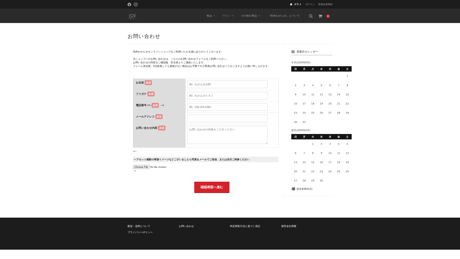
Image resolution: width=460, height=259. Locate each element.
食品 (209, 15)
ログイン (310, 4)
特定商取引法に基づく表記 (245, 226)
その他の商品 (249, 15)
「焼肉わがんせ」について (284, 15)
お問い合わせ (186, 226)
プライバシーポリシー (140, 232)
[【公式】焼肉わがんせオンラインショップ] (132, 16)
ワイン (226, 15)
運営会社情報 (288, 226)
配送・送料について (139, 226)
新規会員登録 (325, 4)
